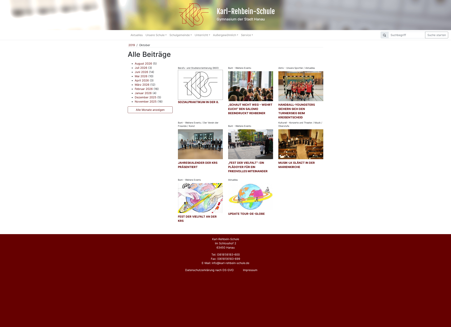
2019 (131, 45)
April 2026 (142, 80)
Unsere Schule (155, 35)
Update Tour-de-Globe (246, 213)
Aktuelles (137, 35)
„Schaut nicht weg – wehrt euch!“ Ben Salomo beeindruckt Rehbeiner (250, 109)
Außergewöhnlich (224, 35)
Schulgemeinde (179, 35)
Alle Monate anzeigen (150, 110)
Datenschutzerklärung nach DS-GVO (209, 270)
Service (246, 35)
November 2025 (146, 101)
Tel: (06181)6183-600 (225, 254)
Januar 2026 (143, 93)
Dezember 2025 (145, 97)
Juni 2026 (141, 72)
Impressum (250, 270)
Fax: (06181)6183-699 (225, 259)
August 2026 (143, 63)
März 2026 (142, 84)
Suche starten (436, 35)
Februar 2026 (144, 89)
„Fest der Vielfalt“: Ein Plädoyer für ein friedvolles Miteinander (248, 167)
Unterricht (201, 35)
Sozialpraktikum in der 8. (198, 102)
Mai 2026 (141, 76)
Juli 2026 (141, 67)
